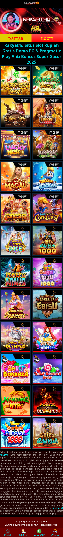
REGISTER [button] (23, 534)
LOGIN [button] (47, 39)
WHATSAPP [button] (39, 534)
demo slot (58, 508)
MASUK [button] (7, 534)
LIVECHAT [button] (55, 534)
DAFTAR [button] (15, 39)
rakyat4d (4, 454)
